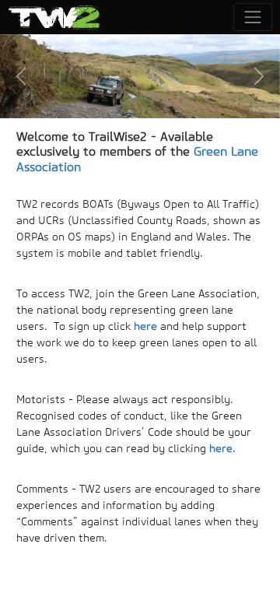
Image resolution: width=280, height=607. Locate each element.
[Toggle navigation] (252, 16)
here (145, 326)
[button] (21, 76)
